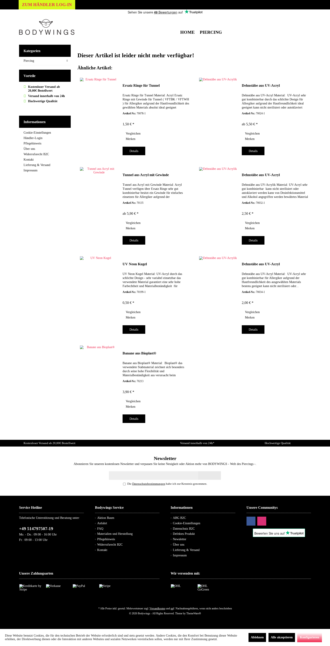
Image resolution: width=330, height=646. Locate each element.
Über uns (29, 148)
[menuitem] (306, 19)
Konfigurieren (309, 637)
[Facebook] (250, 521)
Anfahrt (102, 523)
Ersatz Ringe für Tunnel (141, 85)
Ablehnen (257, 637)
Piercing (29, 60)
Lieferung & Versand (37, 165)
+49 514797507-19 (36, 528)
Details (134, 151)
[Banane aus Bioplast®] (99, 382)
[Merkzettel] (297, 19)
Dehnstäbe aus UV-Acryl (261, 85)
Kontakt (29, 159)
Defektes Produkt (184, 533)
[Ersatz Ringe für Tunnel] (99, 115)
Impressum (30, 170)
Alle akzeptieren (282, 637)
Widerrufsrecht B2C (36, 154)
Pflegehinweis (32, 143)
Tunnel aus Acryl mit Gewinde (146, 175)
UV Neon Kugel (135, 264)
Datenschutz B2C (184, 528)
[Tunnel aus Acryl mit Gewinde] (99, 204)
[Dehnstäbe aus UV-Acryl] (218, 115)
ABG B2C (179, 518)
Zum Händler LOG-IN (47, 4)
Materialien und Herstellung (115, 533)
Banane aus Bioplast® (139, 353)
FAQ (100, 528)
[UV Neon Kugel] (99, 293)
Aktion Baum (105, 518)
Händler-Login (33, 138)
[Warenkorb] (306, 19)
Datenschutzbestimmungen (148, 483)
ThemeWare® (193, 613)
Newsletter (179, 539)
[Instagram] (261, 521)
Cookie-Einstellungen (37, 132)
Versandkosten (157, 608)
